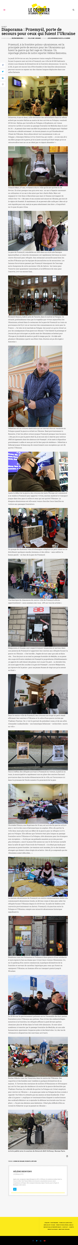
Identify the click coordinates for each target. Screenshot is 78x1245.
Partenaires (54, 1222)
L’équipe (46, 1222)
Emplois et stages (49, 1224)
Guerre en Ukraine (18, 1161)
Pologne (31, 38)
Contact (65, 1227)
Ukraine (38, 38)
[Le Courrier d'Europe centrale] (39, 10)
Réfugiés (34, 1161)
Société (4, 26)
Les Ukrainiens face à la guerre (59, 38)
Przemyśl (28, 1161)
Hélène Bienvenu (17, 38)
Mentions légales (64, 1229)
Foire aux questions (65, 1222)
